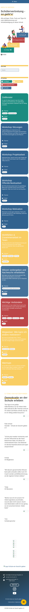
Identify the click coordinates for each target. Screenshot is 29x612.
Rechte (21, 318)
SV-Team (17, 255)
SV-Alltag (17, 81)
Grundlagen (6, 81)
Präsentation (5, 261)
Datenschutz (11, 602)
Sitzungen (5, 113)
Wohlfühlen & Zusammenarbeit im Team (11, 237)
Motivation (5, 255)
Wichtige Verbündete (12, 302)
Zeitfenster (7, 97)
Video (4, 226)
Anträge (4, 318)
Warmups (6, 363)
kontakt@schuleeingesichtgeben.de (14, 574)
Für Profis (5, 88)
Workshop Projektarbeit (13, 154)
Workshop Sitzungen (12, 127)
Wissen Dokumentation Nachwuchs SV (11, 288)
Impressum (18, 602)
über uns (14, 585)
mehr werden (16, 318)
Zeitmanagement (12, 113)
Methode (5, 146)
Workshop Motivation (12, 209)
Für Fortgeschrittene (8, 84)
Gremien (9, 318)
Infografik (5, 118)
